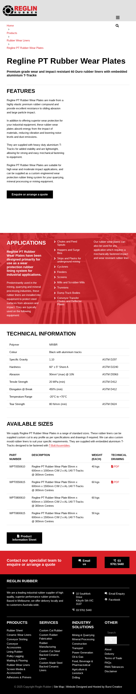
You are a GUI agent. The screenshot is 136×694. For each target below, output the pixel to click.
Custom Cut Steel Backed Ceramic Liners (49, 655)
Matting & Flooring (17, 660)
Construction (79, 643)
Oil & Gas (77, 656)
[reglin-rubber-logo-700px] (20, 10)
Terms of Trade (113, 658)
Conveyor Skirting (17, 639)
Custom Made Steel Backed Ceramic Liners (50, 666)
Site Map (59, 686)
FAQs (108, 662)
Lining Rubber (15, 651)
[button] (124, 17)
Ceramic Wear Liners (19, 634)
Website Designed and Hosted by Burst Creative (94, 686)
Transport (77, 648)
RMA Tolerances (114, 666)
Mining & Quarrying (83, 635)
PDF (116, 466)
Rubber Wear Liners (18, 664)
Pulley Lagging (15, 656)
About (108, 649)
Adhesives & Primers (19, 677)
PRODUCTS (17, 622)
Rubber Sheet (15, 630)
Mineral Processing (83, 639)
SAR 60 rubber (106, 210)
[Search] (111, 640)
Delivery (109, 653)
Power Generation (82, 652)
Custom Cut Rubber (51, 630)
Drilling (76, 677)
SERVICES (48, 622)
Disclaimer (111, 671)
